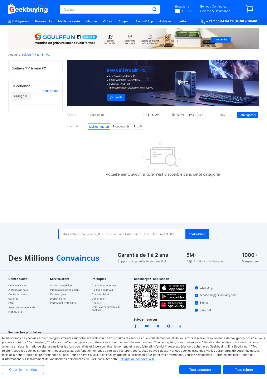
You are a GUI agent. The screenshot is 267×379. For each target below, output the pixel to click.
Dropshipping (57, 298)
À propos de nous (18, 289)
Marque (91, 21)
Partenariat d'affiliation (63, 303)
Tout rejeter (244, 370)
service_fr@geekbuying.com (218, 295)
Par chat (205, 310)
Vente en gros (58, 294)
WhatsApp (206, 288)
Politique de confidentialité (137, 359)
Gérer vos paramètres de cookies (106, 308)
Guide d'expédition (61, 285)
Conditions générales (104, 285)
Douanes (97, 303)
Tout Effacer (51, 90)
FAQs (11, 303)
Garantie (13, 298)
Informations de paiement (64, 289)
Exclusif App (144, 21)
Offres (107, 21)
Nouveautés (43, 21)
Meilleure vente (69, 21)
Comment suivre (17, 285)
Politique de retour (102, 289)
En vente (178, 114)
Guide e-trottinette (172, 21)
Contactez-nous (18, 294)
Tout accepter (200, 370)
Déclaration (98, 298)
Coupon (124, 21)
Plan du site (15, 311)
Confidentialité (100, 294)
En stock (153, 114)
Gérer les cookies (23, 370)
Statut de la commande (21, 307)
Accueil (13, 54)
